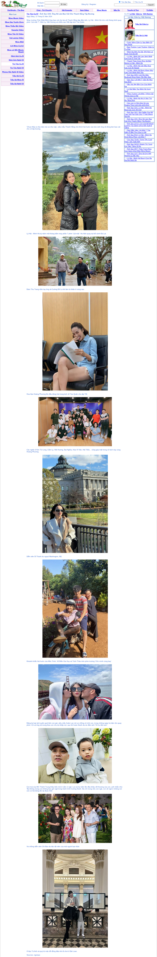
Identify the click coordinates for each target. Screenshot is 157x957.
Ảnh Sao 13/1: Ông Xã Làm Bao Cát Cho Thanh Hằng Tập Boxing (138, 120)
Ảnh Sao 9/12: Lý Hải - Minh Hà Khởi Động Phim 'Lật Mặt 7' (138, 136)
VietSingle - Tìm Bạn (15, 10)
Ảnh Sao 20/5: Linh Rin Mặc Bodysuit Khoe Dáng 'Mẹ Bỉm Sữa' (138, 76)
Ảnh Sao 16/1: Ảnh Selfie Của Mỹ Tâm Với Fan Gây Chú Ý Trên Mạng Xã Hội (139, 114)
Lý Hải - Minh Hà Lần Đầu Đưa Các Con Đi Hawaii (138, 67)
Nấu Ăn (117, 10)
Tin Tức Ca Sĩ (32, 14)
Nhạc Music (102, 10)
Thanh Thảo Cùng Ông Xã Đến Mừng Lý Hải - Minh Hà (138, 62)
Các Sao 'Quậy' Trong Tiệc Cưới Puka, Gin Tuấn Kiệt (138, 141)
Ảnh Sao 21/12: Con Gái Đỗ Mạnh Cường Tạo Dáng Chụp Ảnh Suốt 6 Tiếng (139, 126)
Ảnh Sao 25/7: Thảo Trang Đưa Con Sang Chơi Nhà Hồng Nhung (138, 150)
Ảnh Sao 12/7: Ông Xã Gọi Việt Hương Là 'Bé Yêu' (138, 155)
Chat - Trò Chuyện (44, 10)
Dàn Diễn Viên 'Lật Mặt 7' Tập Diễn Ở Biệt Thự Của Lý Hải (137, 131)
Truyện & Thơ (133, 10)
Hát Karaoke (67, 10)
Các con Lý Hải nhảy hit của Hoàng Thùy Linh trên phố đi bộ (137, 104)
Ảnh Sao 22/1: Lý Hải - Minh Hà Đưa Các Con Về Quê (138, 109)
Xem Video (84, 10)
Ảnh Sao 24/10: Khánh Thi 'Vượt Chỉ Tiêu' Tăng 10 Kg (138, 145)
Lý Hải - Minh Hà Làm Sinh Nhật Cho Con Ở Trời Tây (138, 57)
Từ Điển (149, 10)
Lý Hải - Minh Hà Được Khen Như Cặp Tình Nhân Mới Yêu (139, 71)
